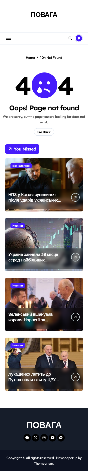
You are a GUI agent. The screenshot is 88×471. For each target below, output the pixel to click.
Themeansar (43, 463)
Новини (17, 225)
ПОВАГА (44, 14)
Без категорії (21, 165)
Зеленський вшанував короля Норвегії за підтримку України (30, 320)
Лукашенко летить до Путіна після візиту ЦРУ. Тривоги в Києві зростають (35, 379)
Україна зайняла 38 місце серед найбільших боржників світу (33, 260)
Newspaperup (66, 458)
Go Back (44, 132)
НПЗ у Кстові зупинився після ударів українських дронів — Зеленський (33, 200)
